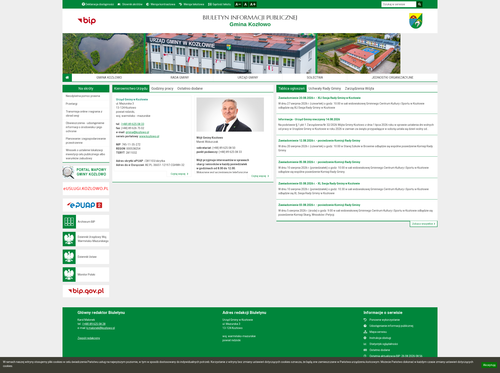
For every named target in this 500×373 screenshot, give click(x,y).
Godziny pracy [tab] (162, 88)
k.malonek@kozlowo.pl (101, 328)
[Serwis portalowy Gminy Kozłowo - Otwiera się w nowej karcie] (415, 21)
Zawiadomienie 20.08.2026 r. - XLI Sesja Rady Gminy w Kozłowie (319, 97)
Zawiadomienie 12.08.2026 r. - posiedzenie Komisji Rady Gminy (319, 140)
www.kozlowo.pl (149, 136)
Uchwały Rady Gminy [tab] (325, 88)
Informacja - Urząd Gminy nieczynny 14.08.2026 (309, 119)
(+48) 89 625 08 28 (93, 323)
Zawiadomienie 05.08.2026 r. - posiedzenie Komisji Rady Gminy (319, 162)
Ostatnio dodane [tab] (190, 88)
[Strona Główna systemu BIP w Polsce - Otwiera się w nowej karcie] (87, 21)
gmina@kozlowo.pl (137, 132)
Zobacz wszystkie (422, 223)
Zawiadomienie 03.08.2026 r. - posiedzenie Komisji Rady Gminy (319, 204)
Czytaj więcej (178, 173)
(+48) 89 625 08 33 (132, 124)
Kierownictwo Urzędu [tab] (130, 88)
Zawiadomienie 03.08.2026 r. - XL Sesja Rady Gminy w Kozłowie (319, 183)
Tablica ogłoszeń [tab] (291, 88)
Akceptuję (489, 365)
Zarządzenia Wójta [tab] (359, 88)
